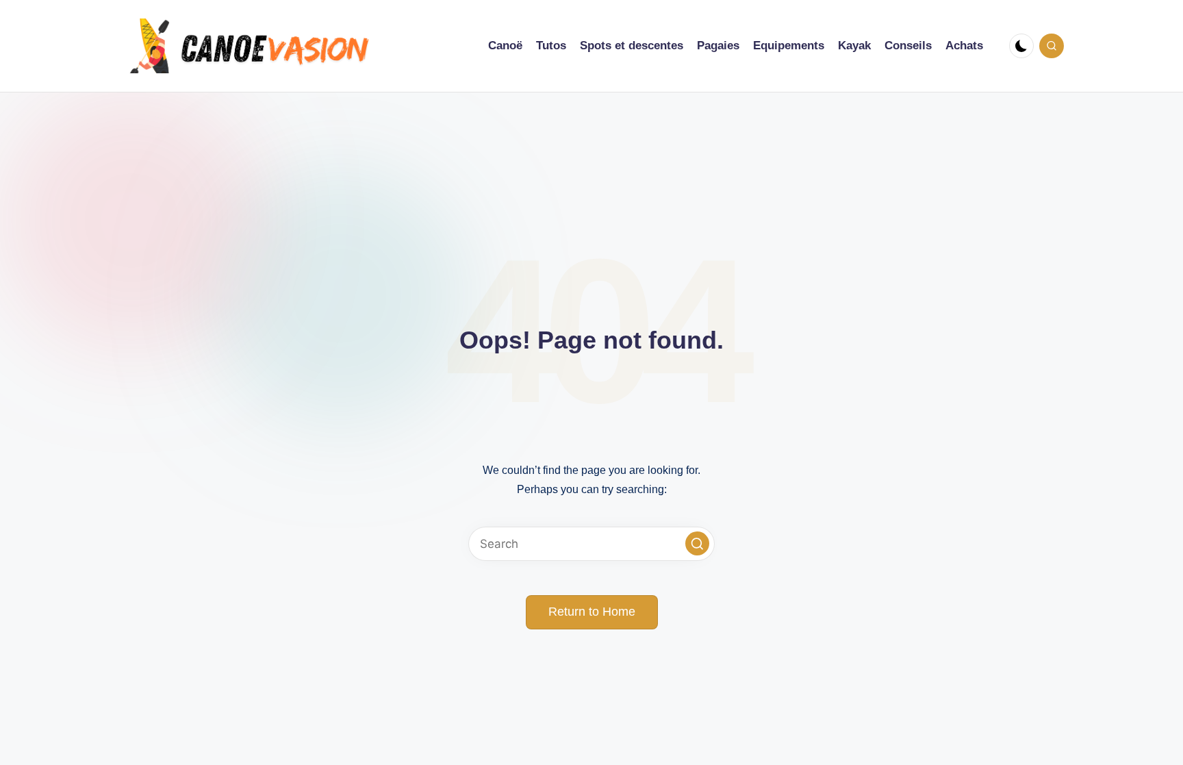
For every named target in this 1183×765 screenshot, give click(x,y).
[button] (697, 543)
